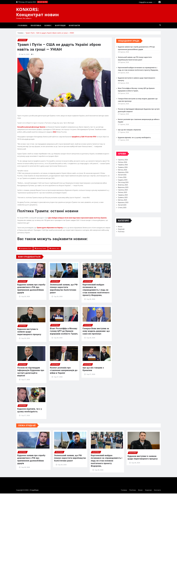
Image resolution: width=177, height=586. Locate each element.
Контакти (74, 25)
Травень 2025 (123, 197)
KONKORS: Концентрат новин (37, 11)
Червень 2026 (123, 165)
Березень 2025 (123, 202)
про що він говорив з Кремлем (129, 130)
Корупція (60, 25)
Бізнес (48, 25)
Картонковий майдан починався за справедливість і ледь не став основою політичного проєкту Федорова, (96, 289)
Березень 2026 (123, 172)
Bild (54, 132)
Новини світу (55, 248)
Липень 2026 (122, 162)
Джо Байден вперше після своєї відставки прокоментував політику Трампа (77, 218)
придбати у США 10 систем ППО (84, 137)
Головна (22, 25)
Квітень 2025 (122, 200)
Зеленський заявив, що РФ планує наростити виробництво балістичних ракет (70, 458)
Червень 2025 (123, 195)
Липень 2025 (122, 192)
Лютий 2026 (122, 175)
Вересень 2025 (123, 187)
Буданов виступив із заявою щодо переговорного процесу (29, 332)
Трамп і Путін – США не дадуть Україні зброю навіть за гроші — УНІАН (50, 33)
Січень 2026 (122, 177)
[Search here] (160, 25)
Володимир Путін (25, 248)
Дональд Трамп (41, 248)
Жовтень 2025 (123, 185)
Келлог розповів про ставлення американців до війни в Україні (63, 370)
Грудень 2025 (122, 180)
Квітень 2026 (122, 170)
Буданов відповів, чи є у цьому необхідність (134, 137)
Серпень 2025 (123, 190)
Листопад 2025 (123, 182)
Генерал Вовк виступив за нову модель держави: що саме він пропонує (96, 331)
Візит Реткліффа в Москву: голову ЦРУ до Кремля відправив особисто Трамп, (64, 331)
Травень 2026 (123, 167)
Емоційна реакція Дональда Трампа (31, 127)
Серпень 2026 (123, 160)
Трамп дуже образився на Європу (50, 228)
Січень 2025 (122, 207)
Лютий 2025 (122, 205)
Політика (36, 25)
